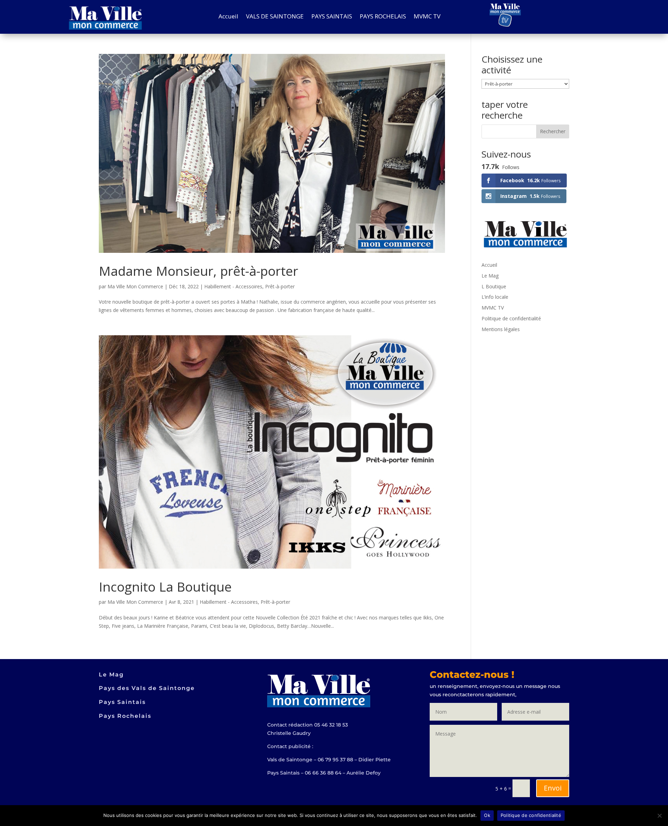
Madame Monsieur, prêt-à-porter (198, 271)
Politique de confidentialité (511, 318)
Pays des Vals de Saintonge (147, 688)
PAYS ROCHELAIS (383, 17)
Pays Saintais (122, 702)
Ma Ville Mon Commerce (135, 286)
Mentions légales (501, 329)
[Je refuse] (659, 815)
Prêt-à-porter (280, 286)
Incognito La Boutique (165, 586)
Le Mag (490, 275)
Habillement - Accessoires (233, 286)
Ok (487, 815)
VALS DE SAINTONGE (275, 17)
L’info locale (495, 297)
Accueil (228, 17)
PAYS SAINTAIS (331, 17)
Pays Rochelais (125, 716)
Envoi (553, 788)
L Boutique (494, 286)
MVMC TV (427, 17)
